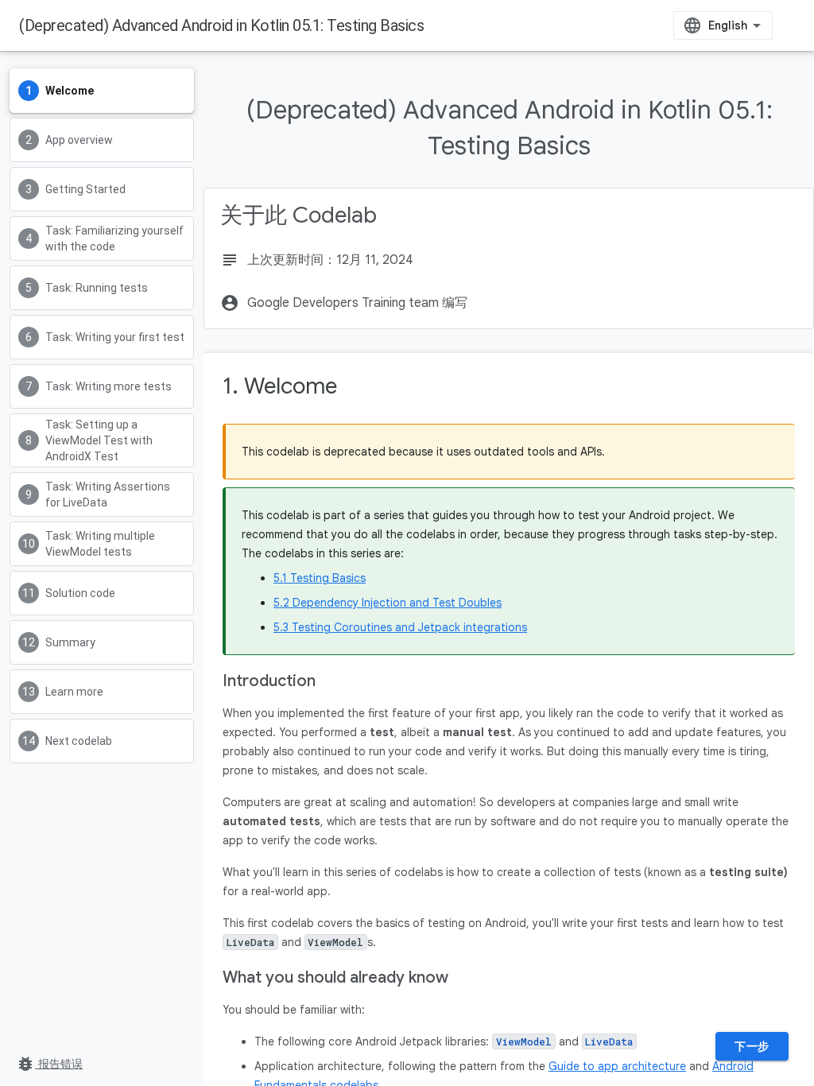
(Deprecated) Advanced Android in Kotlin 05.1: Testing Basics (221, 25)
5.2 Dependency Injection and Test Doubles (387, 602)
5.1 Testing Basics (319, 578)
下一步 (752, 1046)
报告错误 (49, 1064)
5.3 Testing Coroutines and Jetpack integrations (400, 627)
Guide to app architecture (617, 1066)
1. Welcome (280, 386)
